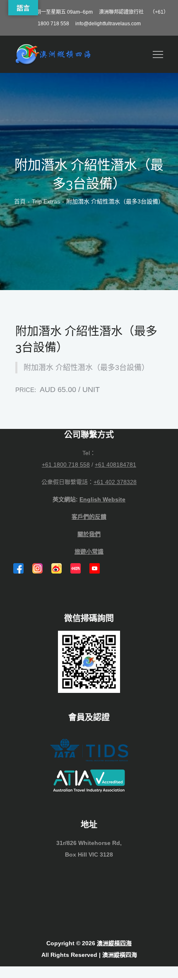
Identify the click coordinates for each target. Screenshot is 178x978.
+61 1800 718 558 (66, 464)
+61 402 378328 (115, 482)
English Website (102, 499)
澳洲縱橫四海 (114, 943)
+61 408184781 (115, 464)
